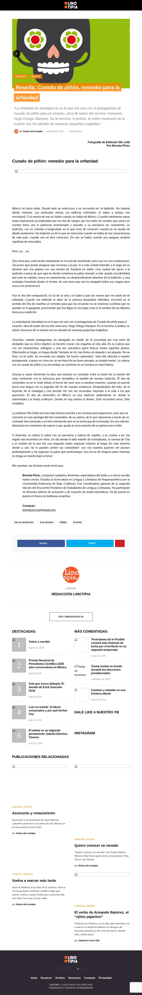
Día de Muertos (24, 522)
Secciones (74, 977)
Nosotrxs (46, 977)
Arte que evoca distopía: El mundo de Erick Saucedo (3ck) (46, 687)
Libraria (21, 76)
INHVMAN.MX (86, 988)
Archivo (60, 977)
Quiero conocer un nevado (96, 845)
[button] (13, 5)
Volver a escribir (39, 641)
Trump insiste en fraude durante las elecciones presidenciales (106, 670)
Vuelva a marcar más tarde (34, 880)
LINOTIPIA (54, 985)
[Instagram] (65, 969)
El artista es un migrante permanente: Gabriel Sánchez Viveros (48, 734)
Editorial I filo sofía (118, 142)
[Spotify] (84, 969)
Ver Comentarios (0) (71, 616)
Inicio (34, 977)
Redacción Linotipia (71, 594)
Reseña (36, 76)
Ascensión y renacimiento (33, 813)
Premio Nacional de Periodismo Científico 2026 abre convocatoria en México (48, 664)
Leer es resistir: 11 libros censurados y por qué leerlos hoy (48, 710)
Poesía (28, 807)
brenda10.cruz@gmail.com (39, 509)
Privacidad (105, 977)
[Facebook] (58, 969)
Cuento (16, 874)
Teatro (77, 522)
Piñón (63, 522)
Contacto (89, 977)
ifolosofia (46, 522)
